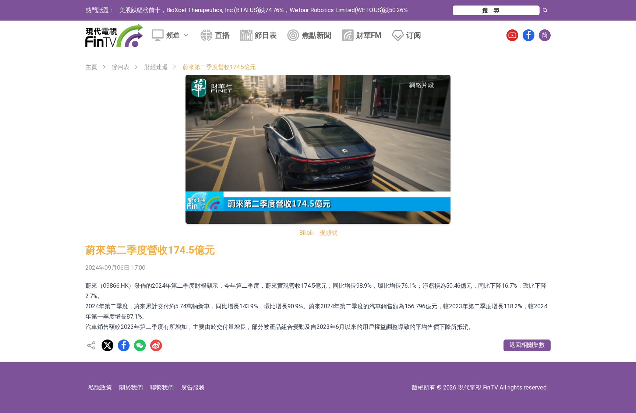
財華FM (368, 35)
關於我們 (131, 387)
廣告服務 (193, 387)
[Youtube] (512, 35)
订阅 (413, 35)
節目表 (266, 35)
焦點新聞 (316, 35)
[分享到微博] (156, 345)
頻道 (173, 35)
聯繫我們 (162, 387)
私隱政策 (100, 387)
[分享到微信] (140, 345)
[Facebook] (528, 35)
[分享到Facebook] (124, 345)
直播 (222, 35)
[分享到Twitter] (107, 345)
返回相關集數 (527, 344)
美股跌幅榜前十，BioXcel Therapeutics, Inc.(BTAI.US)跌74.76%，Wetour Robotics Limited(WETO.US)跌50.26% (263, 10)
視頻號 (328, 232)
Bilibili (306, 232)
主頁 (91, 67)
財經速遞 (156, 67)
